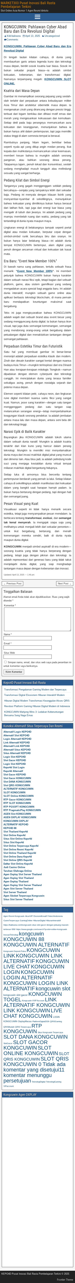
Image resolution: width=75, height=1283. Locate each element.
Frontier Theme (65, 1279)
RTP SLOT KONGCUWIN (17, 803)
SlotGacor (7, 1043)
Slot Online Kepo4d (14, 835)
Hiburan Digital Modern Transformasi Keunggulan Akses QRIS (37, 700)
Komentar (10, 605)
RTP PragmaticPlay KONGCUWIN (22, 810)
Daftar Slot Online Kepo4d (18, 863)
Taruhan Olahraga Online (17, 871)
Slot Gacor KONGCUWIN (17, 778)
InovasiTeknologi (10, 935)
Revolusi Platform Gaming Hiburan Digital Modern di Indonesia (37, 706)
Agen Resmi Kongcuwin (13, 916)
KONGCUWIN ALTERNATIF (36, 945)
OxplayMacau (25, 1021)
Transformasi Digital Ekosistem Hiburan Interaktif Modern (34, 695)
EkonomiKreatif (40, 916)
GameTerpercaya (11, 920)
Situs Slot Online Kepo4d (17, 838)
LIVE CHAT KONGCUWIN (32, 1013)
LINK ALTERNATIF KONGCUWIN (36, 1002)
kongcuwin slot (53, 988)
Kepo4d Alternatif (13, 771)
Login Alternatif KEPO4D (17, 739)
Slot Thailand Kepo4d (15, 831)
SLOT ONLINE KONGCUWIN (30, 1050)
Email (7, 643)
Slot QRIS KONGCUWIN (16, 785)
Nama (8, 634)
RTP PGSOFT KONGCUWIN (18, 806)
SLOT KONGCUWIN (14, 792)
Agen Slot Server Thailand (18, 888)
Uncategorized (52, 36)
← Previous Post (12, 583)
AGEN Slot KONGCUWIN (17, 813)
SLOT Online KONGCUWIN (18, 796)
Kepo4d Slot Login (14, 767)
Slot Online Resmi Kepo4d (18, 849)
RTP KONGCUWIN (22, 1028)
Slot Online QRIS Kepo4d (17, 860)
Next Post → (65, 583)
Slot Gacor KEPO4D (14, 760)
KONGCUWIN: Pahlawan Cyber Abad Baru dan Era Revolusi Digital (35, 29)
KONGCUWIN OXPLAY (16, 821)
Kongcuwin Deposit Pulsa (14, 951)
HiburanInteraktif (53, 920)
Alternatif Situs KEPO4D (17, 749)
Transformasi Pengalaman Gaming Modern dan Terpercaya (35, 689)
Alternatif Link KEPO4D (16, 746)
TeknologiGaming (53, 1082)
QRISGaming (56, 1021)
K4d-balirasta (14, 36)
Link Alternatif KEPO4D (16, 742)
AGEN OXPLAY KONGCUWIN (19, 817)
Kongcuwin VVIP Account (33, 1000)
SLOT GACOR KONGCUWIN (25, 1045)
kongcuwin (31, 934)
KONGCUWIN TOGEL (32, 996)
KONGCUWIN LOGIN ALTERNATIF (28, 974)
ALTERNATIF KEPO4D (15, 824)
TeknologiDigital (38, 1082)
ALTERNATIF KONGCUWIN (18, 788)
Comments (12, 39)
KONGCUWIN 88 (23, 939)
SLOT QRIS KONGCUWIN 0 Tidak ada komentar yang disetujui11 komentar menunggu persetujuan (36, 1070)
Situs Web (9, 652)
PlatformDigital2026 (40, 1021)
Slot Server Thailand (15, 892)
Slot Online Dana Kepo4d (17, 856)
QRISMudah (8, 1027)
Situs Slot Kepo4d (13, 842)
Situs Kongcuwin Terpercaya (50, 1032)
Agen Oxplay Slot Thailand (18, 878)
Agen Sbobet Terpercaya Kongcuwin (23, 895)
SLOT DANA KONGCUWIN (35, 1037)
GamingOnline (26, 920)
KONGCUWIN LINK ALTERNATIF (32, 958)
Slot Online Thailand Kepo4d (19, 853)
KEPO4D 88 (9, 828)
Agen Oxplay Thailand (15, 881)
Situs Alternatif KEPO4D (17, 753)
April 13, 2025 (32, 36)
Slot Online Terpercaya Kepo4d (20, 845)
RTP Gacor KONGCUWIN (17, 799)
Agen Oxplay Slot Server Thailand (22, 874)
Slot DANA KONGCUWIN (17, 781)
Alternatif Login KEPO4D (17, 731)
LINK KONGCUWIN (26, 1010)
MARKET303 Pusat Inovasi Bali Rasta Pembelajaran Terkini (28, 5)
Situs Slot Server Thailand (18, 899)
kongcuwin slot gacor (15, 994)
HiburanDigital (39, 920)
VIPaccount (8, 1086)
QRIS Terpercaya (23, 1027)
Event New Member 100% (34, 271)
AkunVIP (29, 916)
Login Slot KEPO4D (14, 756)
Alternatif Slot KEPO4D (16, 735)
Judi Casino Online (14, 867)
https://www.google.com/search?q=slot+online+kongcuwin (41, 929)
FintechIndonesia (55, 916)
